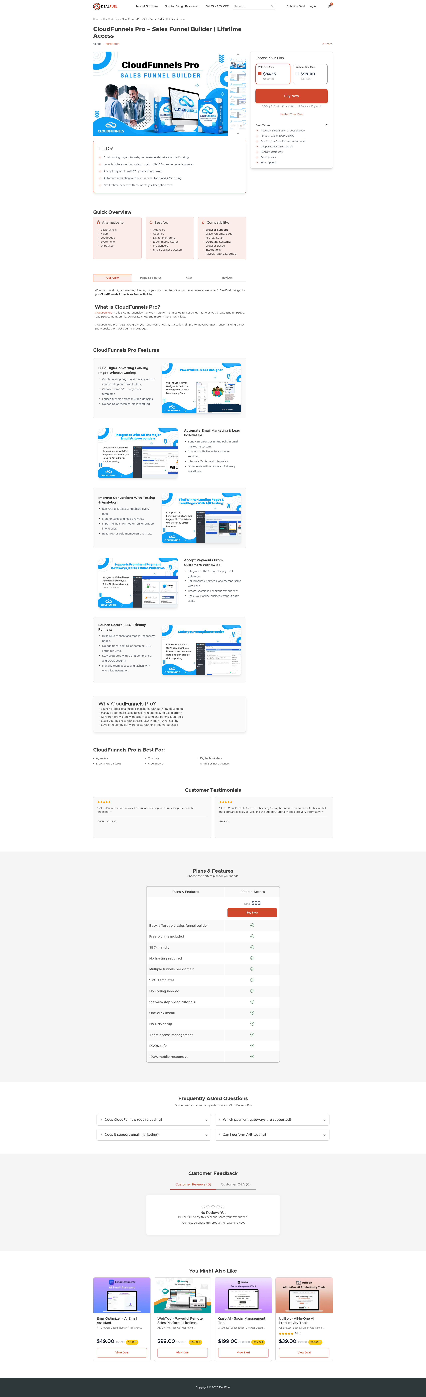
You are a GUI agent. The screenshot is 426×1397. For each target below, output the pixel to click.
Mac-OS (176, 1328)
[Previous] (238, 54)
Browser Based (109, 1328)
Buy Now (291, 96)
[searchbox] (254, 6)
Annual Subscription (233, 1328)
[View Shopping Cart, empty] (329, 6)
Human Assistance (129, 1328)
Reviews (227, 277)
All (104, 19)
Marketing (113, 19)
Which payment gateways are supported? (257, 1119)
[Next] (238, 133)
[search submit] (272, 6)
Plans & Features (151, 277)
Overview (112, 278)
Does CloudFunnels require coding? (133, 1119)
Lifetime (166, 1328)
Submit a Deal (296, 6)
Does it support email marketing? (132, 1134)
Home (96, 19)
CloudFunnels (104, 312)
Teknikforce (111, 44)
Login (312, 6)
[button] (327, 44)
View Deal (121, 1352)
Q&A (189, 277)
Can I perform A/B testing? (244, 1134)
